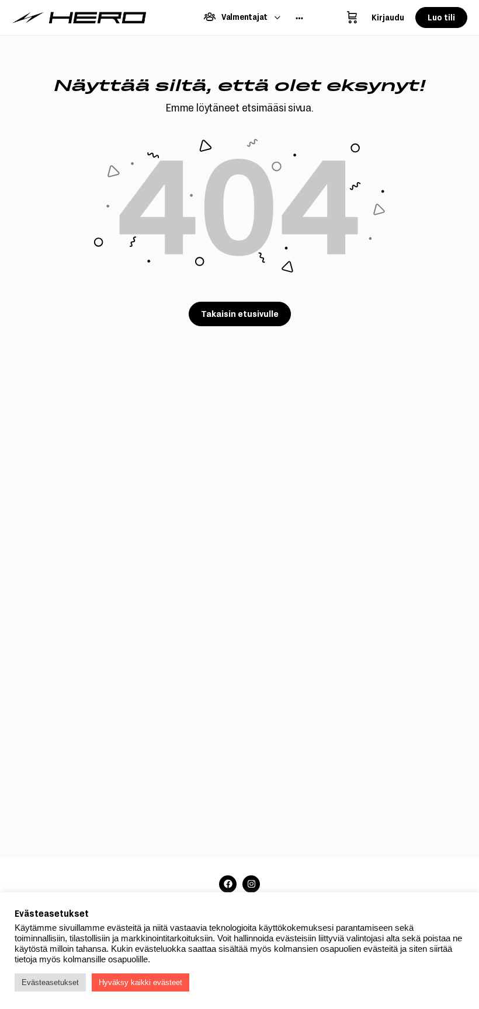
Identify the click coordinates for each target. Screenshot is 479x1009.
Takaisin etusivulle (240, 313)
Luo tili (441, 17)
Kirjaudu (388, 17)
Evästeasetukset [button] (50, 982)
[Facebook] (228, 884)
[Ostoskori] (352, 17)
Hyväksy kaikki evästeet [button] (140, 982)
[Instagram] (251, 884)
